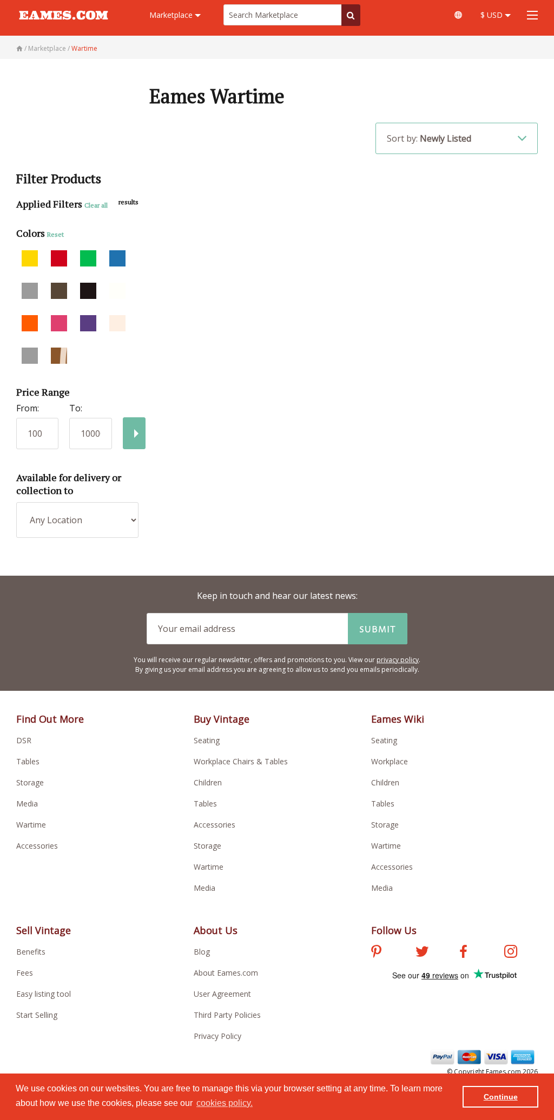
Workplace (389, 761)
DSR (23, 740)
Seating (207, 740)
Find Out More (50, 718)
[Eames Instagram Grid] (510, 953)
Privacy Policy (217, 1036)
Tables (27, 761)
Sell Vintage (43, 930)
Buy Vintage (221, 718)
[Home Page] (20, 48)
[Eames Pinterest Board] (376, 953)
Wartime (31, 824)
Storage (30, 782)
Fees (24, 973)
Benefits (30, 951)
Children (208, 782)
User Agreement (222, 994)
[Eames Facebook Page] (463, 953)
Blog (202, 951)
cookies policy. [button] (224, 1103)
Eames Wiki (397, 718)
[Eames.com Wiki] (458, 15)
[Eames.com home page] (63, 25)
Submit (377, 629)
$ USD (492, 15)
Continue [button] (501, 1096)
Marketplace (172, 15)
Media (27, 803)
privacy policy (398, 659)
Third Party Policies (227, 1015)
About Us (216, 930)
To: (75, 408)
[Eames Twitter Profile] (422, 953)
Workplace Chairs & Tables (241, 761)
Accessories (37, 846)
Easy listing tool (43, 994)
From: (27, 408)
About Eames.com (226, 973)
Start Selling (36, 1015)
